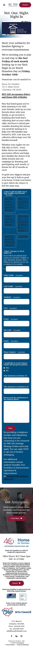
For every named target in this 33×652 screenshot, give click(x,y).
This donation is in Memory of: (16, 387)
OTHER (23, 236)
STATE (6, 319)
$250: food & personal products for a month (23, 223)
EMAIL (6, 341)
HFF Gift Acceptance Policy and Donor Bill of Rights (16, 95)
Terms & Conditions (23, 644)
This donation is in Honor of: (15, 376)
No (7, 370)
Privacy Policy (10, 644)
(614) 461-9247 (19, 626)
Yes (7, 367)
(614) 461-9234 (18, 629)
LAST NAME (9, 286)
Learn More (15, 518)
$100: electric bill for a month (9, 220)
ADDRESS (7, 297)
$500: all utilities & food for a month (10, 240)
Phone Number (10, 352)
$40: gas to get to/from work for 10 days (9, 204)
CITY (6, 308)
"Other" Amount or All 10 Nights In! (14, 252)
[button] (3, 4)
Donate (25, 5)
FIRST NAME (9, 275)
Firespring (20, 643)
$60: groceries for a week (23, 203)
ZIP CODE (8, 330)
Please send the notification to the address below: (16, 398)
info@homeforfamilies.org (16, 631)
